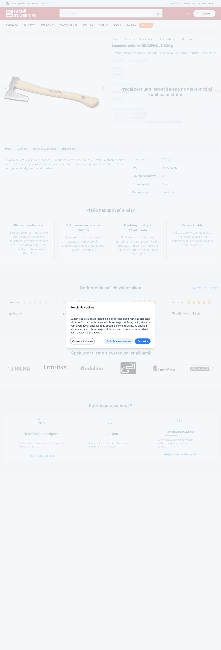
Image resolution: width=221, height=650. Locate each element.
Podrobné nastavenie (119, 341)
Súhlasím (143, 341)
